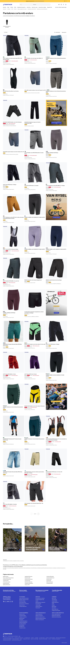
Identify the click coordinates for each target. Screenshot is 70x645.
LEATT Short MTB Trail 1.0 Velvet (30, 374)
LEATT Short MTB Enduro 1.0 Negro (9, 184)
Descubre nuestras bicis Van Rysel (56, 123)
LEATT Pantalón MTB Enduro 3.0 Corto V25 (54, 471)
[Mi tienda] (59, 4)
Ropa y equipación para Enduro (8, 577)
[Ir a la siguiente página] (38, 514)
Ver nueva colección (56, 217)
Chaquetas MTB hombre (29, 583)
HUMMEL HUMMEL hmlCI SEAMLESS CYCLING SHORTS (34, 217)
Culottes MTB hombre (50, 576)
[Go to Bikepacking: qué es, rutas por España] (65, 549)
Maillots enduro (5, 576)
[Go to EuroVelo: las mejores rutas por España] (43, 549)
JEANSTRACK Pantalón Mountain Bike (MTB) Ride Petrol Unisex (12, 345)
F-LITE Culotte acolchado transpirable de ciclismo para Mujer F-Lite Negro (34, 312)
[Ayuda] (61, 4)
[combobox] (64, 32)
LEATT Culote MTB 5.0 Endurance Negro (10, 249)
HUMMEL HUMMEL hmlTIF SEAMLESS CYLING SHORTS (56, 249)
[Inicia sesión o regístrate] (63, 4)
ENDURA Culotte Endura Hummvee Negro (54, 280)
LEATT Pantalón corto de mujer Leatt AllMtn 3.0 (33, 58)
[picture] (13, 45)
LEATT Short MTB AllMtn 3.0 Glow (9, 374)
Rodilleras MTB (48, 579)
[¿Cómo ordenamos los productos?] (54, 32)
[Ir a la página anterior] (31, 514)
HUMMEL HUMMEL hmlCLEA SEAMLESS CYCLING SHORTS (55, 376)
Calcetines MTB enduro (50, 577)
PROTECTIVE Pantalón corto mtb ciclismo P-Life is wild (34, 344)
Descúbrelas (56, 312)
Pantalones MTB (27, 577)
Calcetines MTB (27, 580)
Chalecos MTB (27, 584)
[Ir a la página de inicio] (7, 4)
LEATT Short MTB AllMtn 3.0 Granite (10, 504)
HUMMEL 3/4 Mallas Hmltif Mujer (52, 152)
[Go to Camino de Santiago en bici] (20, 549)
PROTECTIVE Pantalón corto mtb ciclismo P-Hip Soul (34, 406)
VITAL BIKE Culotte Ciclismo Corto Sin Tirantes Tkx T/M (34, 90)
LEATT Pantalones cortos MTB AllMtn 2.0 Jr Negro (55, 185)
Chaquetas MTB (5, 580)
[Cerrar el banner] (66, 1)
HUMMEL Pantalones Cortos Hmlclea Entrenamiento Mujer (56, 59)
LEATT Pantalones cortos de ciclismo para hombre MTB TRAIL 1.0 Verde (34, 472)
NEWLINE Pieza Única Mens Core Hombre (11, 91)
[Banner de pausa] (64, 1)
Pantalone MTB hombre (29, 579)
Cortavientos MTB (49, 583)
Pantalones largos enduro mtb (7, 27)
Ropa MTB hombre (6, 583)
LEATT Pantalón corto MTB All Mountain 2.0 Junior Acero (34, 153)
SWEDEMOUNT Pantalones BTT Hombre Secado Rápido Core (12, 439)
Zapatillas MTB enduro (28, 576)
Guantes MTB (48, 580)
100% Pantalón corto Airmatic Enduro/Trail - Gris (33, 503)
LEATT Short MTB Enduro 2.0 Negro (52, 344)
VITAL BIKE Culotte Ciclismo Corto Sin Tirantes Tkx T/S (13, 151)
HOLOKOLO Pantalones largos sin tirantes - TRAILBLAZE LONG (32, 123)
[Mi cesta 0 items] (66, 4)
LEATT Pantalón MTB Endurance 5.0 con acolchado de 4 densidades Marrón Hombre (56, 439)
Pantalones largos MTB (7, 579)
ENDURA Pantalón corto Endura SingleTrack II (33, 280)
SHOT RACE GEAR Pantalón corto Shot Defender (12, 122)
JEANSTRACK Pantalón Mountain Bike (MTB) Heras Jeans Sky (12, 472)
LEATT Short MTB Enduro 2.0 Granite (31, 185)
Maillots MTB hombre (6, 584)
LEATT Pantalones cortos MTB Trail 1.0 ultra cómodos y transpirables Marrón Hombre (13, 218)
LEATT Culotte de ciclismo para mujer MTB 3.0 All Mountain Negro (12, 59)
